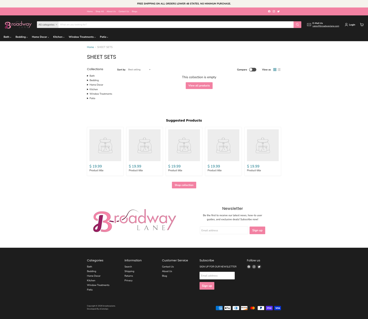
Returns (128, 276)
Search (128, 266)
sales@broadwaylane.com (326, 26)
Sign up (257, 230)
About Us (111, 11)
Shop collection (184, 185)
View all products (199, 85)
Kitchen (58, 37)
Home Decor (40, 37)
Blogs (134, 11)
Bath (7, 37)
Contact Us (124, 11)
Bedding (21, 37)
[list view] (279, 70)
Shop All (100, 11)
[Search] (297, 24)
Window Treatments (81, 37)
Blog (164, 276)
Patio (103, 37)
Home (90, 11)
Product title (96, 170)
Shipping (129, 271)
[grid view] (275, 70)
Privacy (128, 280)
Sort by (121, 69)
